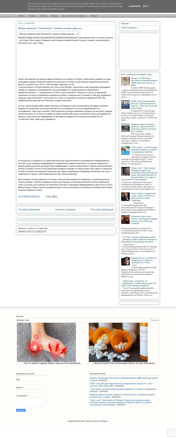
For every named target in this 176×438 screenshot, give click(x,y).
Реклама (54, 16)
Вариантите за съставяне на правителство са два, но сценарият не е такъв (143, 260)
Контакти (94, 16)
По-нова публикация (29, 209)
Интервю (32, 16)
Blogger (104, 421)
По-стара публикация (102, 209)
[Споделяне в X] (51, 196)
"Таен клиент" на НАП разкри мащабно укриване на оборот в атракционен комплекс (144, 149)
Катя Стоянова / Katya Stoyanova (74, 16)
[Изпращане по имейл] (47, 196)
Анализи (43, 16)
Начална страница (65, 209)
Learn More (134, 6)
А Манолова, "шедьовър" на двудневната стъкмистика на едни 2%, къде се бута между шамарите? (138, 283)
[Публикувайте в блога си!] (49, 196)
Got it (146, 6)
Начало (21, 16)
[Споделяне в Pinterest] (56, 196)
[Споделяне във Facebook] (54, 196)
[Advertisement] (66, 61)
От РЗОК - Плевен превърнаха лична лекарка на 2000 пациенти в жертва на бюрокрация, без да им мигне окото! (139, 239)
